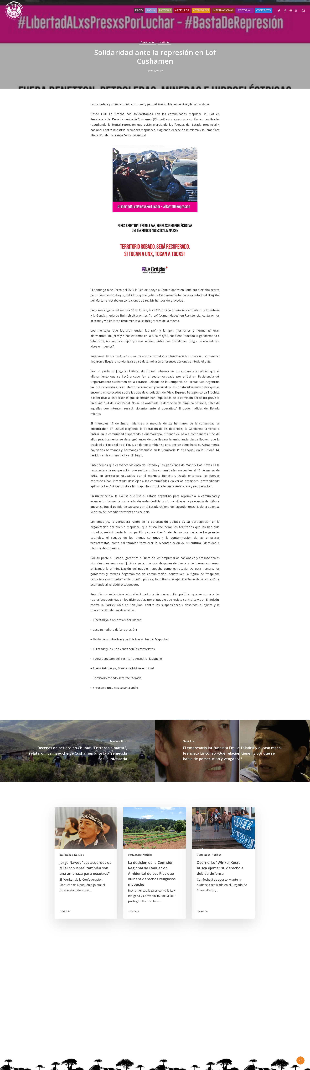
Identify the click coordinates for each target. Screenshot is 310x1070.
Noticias (164, 42)
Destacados (147, 42)
